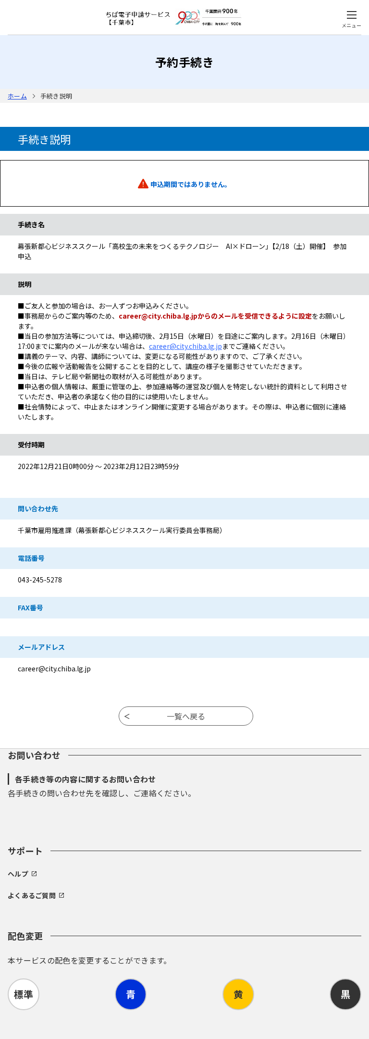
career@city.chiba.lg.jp (185, 346)
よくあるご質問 (32, 895)
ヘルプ (18, 873)
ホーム (17, 96)
